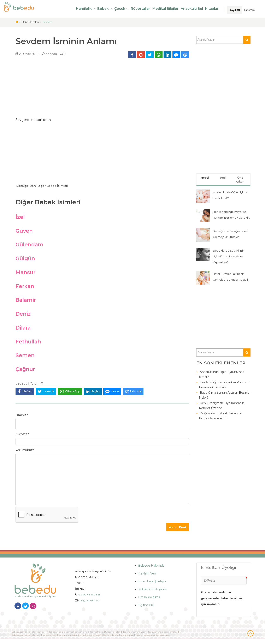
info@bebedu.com (89, 600)
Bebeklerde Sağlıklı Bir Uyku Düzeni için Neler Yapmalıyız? (228, 256)
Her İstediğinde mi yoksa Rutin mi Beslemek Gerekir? (224, 384)
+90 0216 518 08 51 (89, 594)
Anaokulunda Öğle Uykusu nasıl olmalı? (222, 374)
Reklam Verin (148, 573)
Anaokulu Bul (192, 9)
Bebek (103, 9)
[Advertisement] (102, 89)
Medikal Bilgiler (165, 9)
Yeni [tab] (223, 177)
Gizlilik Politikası (149, 597)
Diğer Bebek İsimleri (52, 186)
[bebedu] (17, 21)
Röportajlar (140, 9)
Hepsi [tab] (205, 177)
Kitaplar (211, 9)
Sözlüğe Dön (26, 186)
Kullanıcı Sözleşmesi (152, 589)
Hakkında (151, 565)
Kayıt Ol (234, 10)
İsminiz (22, 415)
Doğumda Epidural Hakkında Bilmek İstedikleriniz (220, 415)
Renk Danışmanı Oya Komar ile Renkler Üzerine (222, 405)
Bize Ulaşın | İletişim (152, 581)
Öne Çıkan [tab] (240, 179)
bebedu (51, 54)
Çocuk (119, 9)
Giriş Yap (249, 9)
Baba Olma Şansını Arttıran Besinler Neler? (225, 395)
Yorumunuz (25, 450)
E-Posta (22, 434)
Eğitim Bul (146, 605)
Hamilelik (84, 9)
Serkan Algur (162, 635)
